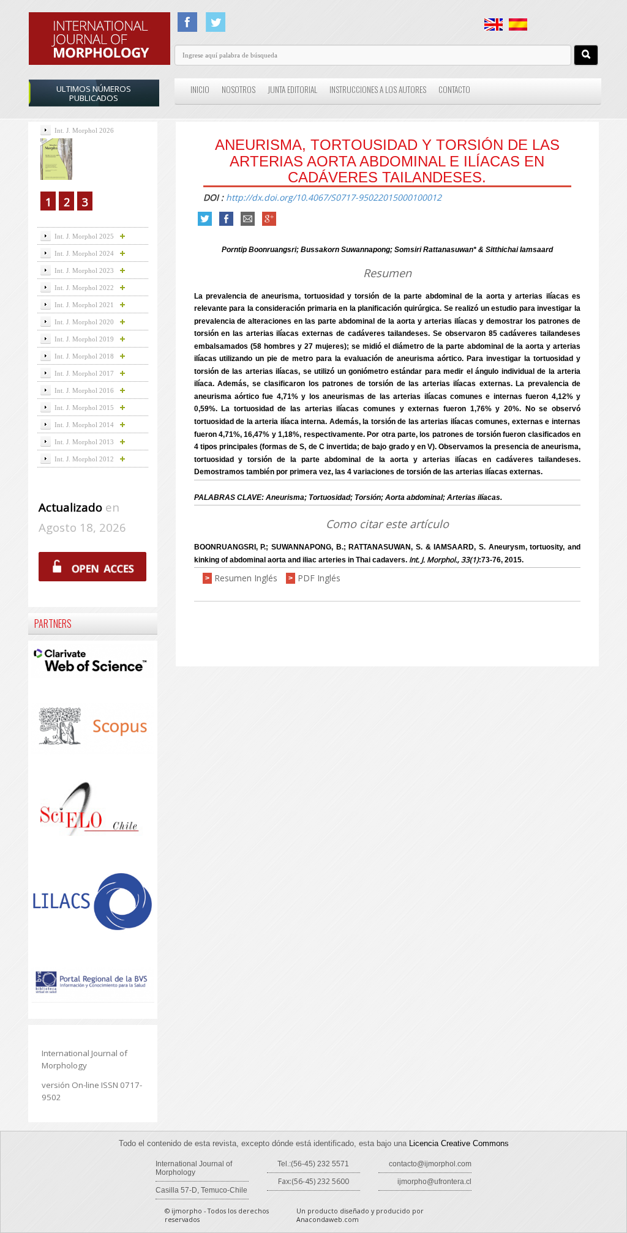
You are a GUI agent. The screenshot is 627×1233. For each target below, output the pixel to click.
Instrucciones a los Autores (377, 89)
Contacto (454, 89)
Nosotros (238, 89)
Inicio (199, 89)
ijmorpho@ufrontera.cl (434, 1181)
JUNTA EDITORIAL (292, 89)
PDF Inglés (319, 578)
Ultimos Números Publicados (93, 93)
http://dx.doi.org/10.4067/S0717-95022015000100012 (333, 197)
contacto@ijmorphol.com (430, 1164)
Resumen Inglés (245, 578)
